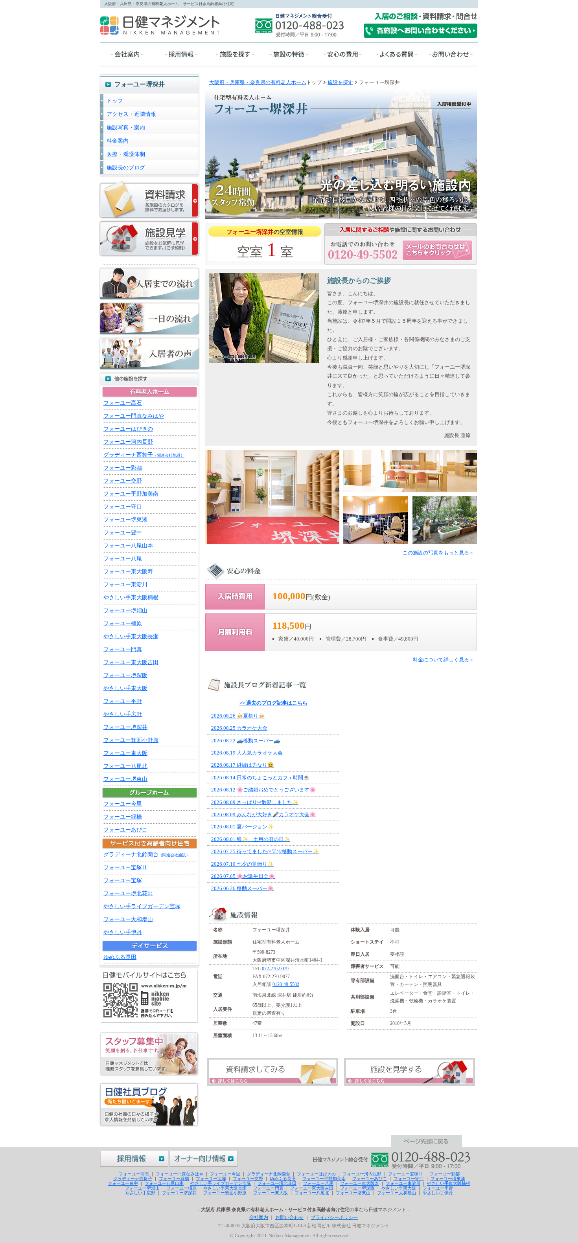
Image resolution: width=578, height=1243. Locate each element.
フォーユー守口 (122, 507)
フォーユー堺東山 (125, 779)
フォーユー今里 (122, 804)
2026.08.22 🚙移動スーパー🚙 (245, 741)
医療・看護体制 (126, 154)
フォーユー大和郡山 (128, 919)
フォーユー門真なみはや (133, 416)
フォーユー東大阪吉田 (130, 662)
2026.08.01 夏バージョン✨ (242, 827)
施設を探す (340, 82)
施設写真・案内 (126, 127)
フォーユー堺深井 (125, 727)
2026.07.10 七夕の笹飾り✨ (242, 864)
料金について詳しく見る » (443, 660)
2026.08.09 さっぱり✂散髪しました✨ (254, 802)
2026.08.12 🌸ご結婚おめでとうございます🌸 (263, 790)
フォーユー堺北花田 (128, 893)
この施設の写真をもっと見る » (438, 553)
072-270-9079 (275, 968)
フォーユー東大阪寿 (128, 572)
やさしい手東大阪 (125, 688)
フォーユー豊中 (122, 533)
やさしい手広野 (122, 714)
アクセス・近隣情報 (131, 114)
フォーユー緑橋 (122, 817)
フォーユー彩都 (122, 468)
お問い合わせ (289, 1217)
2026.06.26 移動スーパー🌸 (242, 888)
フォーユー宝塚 (122, 880)
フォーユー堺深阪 (125, 675)
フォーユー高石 (122, 403)
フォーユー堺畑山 (125, 610)
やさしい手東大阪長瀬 (130, 636)
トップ (115, 101)
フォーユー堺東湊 (125, 520)
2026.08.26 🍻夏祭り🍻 (238, 716)
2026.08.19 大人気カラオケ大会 (247, 753)
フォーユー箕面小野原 (130, 740)
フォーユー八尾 (122, 559)
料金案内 (118, 141)
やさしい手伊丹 (122, 932)
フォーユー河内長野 (128, 442)
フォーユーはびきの (128, 429)
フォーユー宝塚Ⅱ (125, 867)
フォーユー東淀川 (125, 585)
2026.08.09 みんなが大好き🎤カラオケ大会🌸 (263, 814)
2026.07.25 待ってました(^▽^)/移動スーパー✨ (265, 851)
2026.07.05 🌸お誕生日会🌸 (243, 876)
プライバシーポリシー (334, 1217)
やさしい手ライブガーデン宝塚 (141, 906)
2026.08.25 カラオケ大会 (239, 728)
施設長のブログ (126, 168)
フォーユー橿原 (122, 623)
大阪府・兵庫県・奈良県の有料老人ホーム (257, 82)
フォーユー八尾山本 (128, 546)
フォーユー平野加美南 (130, 494)
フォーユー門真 (122, 649)
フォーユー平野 (122, 701)
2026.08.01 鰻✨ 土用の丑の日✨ (250, 839)
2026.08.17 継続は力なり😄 (242, 765)
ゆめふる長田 (119, 957)
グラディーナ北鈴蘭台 (146, 854)
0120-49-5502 (285, 984)
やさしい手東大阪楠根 (130, 597)
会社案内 (258, 1217)
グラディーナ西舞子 (143, 455)
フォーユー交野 (122, 481)
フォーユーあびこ (125, 830)
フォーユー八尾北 (125, 766)
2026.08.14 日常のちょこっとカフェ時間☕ (260, 777)
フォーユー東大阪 (125, 753)
